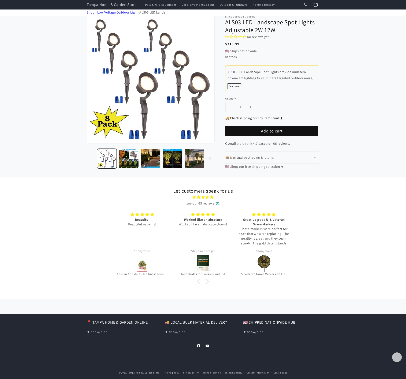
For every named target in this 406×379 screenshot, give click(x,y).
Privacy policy (191, 372)
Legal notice (280, 372)
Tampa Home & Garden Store (143, 372)
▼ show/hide (97, 332)
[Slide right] (210, 158)
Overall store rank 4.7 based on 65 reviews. (257, 143)
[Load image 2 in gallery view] (129, 158)
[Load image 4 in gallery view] (172, 158)
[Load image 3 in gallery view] (150, 158)
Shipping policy (234, 372)
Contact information (258, 372)
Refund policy (171, 372)
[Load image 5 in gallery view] (194, 158)
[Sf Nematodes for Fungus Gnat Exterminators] (203, 263)
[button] (306, 4)
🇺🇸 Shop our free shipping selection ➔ (254, 166)
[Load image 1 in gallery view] (107, 158)
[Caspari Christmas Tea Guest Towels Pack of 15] (142, 263)
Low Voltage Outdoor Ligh (117, 12)
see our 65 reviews (200, 203)
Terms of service (212, 372)
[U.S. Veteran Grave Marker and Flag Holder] (264, 263)
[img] (203, 197)
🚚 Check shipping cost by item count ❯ (254, 118)
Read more (234, 86)
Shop (91, 12)
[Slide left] (91, 158)
